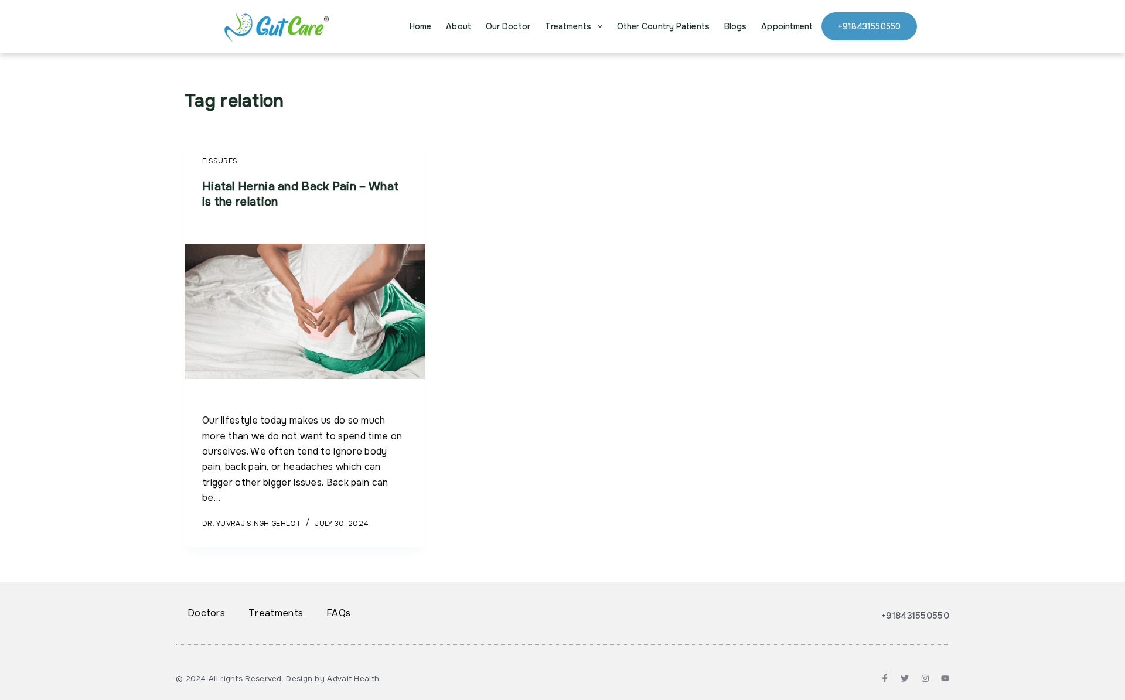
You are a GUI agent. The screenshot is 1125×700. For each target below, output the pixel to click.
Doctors (206, 613)
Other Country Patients (663, 26)
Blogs (735, 26)
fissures (219, 161)
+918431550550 (869, 26)
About (458, 26)
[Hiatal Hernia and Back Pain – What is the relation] (305, 311)
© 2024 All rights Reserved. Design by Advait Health (277, 679)
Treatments (568, 26)
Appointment (787, 26)
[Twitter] (905, 678)
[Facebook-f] (885, 678)
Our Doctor (508, 26)
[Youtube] (945, 678)
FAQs (338, 613)
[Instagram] (925, 678)
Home (420, 26)
